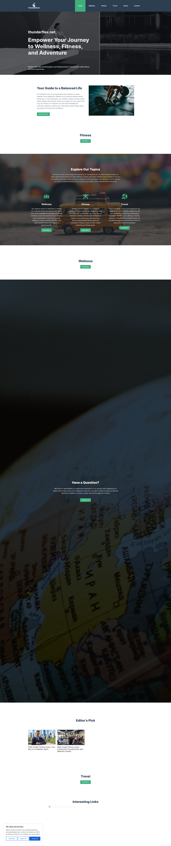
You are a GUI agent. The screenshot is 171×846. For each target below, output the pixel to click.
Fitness (103, 6)
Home (80, 6)
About (125, 6)
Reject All (23, 838)
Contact (137, 6)
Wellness (92, 6)
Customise (12, 838)
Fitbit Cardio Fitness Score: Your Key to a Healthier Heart (41, 748)
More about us (43, 114)
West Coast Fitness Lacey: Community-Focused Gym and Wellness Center (70, 749)
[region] (23, 833)
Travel (115, 6)
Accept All (35, 838)
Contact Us (85, 500)
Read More (85, 141)
